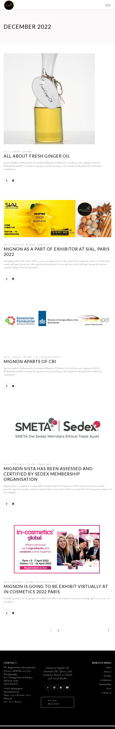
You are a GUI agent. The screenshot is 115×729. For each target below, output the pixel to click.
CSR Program (18, 464)
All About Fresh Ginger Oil (37, 155)
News (108, 688)
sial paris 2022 (43, 244)
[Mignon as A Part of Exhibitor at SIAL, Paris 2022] (57, 218)
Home (108, 667)
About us (107, 671)
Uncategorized (17, 244)
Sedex (48, 464)
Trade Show (17, 581)
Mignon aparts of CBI (30, 361)
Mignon (41, 464)
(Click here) (13, 683)
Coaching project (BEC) (49, 356)
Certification (105, 680)
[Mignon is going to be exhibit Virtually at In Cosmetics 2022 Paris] (57, 549)
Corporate (16, 151)
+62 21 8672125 (15, 701)
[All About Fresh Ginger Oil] (49, 98)
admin (29, 151)
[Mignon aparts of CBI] (57, 324)
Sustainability (105, 684)
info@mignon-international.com (13, 690)
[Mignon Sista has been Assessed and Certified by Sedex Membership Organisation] (57, 431)
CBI (36, 356)
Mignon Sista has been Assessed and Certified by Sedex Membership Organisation (48, 474)
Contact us (106, 692)
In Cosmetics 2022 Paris (46, 581)
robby (29, 356)
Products (107, 675)
